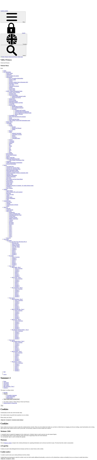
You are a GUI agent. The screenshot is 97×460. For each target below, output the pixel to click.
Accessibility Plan (13, 115)
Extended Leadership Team (15, 215)
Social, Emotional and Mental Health (23, 112)
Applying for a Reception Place (13, 169)
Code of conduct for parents (12, 75)
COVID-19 (8, 186)
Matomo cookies (8, 442)
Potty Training (9, 188)
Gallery (8, 195)
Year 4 (10, 231)
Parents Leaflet (12, 79)
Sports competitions (10, 198)
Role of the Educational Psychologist (17, 116)
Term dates (8, 177)
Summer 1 (14, 253)
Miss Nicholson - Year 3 (17, 299)
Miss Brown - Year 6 (16, 361)
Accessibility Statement (11, 395)
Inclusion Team (12, 93)
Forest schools (9, 190)
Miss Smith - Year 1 (16, 267)
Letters (7, 206)
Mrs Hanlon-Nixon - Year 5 (18, 341)
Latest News (9, 202)
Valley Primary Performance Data (16, 160)
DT (10, 148)
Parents (5, 165)
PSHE (10, 146)
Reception (11, 222)
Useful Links (9, 184)
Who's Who (9, 211)
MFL (10, 149)
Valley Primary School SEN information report (19, 120)
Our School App (10, 166)
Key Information (7, 72)
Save (13, 458)
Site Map (5, 392)
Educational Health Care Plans (16, 102)
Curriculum (8, 123)
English (10, 125)
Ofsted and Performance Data (13, 158)
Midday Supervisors (13, 218)
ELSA (10, 118)
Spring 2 (14, 252)
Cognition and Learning (20, 110)
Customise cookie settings (17, 420)
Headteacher (12, 212)
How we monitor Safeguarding (16, 78)
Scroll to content (4, 10)
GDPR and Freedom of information (14, 162)
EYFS (10, 124)
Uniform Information (11, 176)
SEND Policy (12, 98)
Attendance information (11, 175)
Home (4, 70)
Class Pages (6, 239)
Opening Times (9, 174)
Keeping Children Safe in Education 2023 (18, 82)
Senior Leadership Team (14, 213)
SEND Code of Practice (14, 92)
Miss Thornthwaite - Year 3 (18, 309)
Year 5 (10, 234)
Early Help (11, 84)
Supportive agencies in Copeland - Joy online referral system (19, 185)
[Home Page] (12, 56)
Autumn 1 (14, 248)
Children (5, 189)
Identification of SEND (17, 106)
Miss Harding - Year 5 (17, 351)
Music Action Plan (10, 157)
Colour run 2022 (10, 194)
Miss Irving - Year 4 (16, 319)
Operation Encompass (14, 86)
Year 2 (10, 227)
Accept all (8, 420)
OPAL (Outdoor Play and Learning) (14, 192)
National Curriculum (16, 133)
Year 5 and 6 (12, 340)
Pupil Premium (9, 153)
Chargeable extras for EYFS (12, 171)
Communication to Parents (12, 204)
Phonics (11, 130)
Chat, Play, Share (16, 246)
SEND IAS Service (16, 97)
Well (4, 371)
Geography (11, 142)
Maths (10, 132)
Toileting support (16, 245)
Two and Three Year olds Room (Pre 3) (18, 241)
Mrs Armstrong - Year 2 (17, 287)
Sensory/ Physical (19, 114)
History (10, 143)
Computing (11, 140)
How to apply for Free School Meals (14, 179)
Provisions (14, 109)
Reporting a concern (13, 83)
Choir (7, 199)
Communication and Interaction (22, 111)
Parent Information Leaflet (12, 170)
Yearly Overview (16, 244)
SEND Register (12, 100)
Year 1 (10, 225)
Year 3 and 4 (12, 297)
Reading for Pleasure (16, 128)
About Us (5, 207)
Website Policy (9, 397)
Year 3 (10, 229)
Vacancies (8, 237)
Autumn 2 (14, 249)
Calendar (8, 203)
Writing (13, 129)
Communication (7, 200)
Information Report (13, 101)
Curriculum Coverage (17, 134)
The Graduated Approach (17, 107)
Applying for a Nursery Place (12, 167)
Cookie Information (10, 396)
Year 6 (10, 236)
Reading (14, 126)
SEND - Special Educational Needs (14, 91)
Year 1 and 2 (12, 266)
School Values (9, 73)
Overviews (14, 137)
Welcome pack (15, 243)
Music (10, 152)
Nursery (11, 221)
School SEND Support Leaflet (19, 96)
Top (2, 405)
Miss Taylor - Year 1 (16, 277)
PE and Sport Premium (11, 155)
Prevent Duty (12, 88)
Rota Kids (8, 193)
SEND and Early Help (14, 119)
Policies (11, 81)
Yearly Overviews (19, 300)
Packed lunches (9, 181)
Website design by (10, 403)
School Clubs (9, 183)
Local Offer (11, 103)
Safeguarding (9, 77)
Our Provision (12, 105)
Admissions (9, 74)
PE (9, 151)
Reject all (3, 420)
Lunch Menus (9, 180)
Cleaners (11, 220)
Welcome (8, 208)
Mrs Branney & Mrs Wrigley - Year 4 (20, 329)
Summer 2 (14, 254)
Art (10, 147)
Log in (4, 374)
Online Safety (12, 89)
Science (11, 139)
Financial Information (11, 163)
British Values (9, 121)
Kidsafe (11, 87)
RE (10, 144)
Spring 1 (14, 250)
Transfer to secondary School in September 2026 (17, 172)
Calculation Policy (16, 138)
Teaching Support (13, 217)
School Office (12, 216)
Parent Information (13, 95)
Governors (8, 161)
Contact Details (9, 209)
